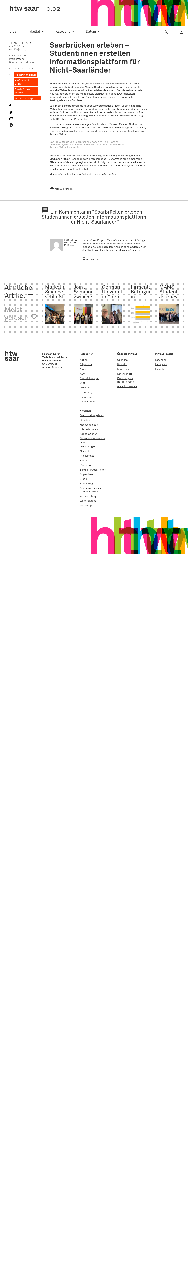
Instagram (161, 364)
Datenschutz (124, 374)
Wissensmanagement (27, 98)
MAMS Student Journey (168, 292)
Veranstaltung (88, 496)
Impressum (123, 369)
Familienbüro (87, 401)
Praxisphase (87, 456)
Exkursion (86, 397)
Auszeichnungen (89, 378)
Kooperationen (88, 434)
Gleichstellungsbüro (92, 415)
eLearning (86, 392)
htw (34, 8)
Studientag (86, 483)
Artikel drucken (61, 189)
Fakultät (33, 31)
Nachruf (84, 451)
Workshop (86, 505)
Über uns (122, 360)
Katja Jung (20, 49)
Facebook (161, 360)
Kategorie (63, 31)
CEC (82, 383)
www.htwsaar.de (127, 386)
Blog (12, 31)
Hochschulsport (89, 425)
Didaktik (85, 387)
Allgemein (86, 364)
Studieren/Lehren (22, 68)
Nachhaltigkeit (88, 446)
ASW (82, 374)
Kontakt (122, 364)
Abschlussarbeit (89, 491)
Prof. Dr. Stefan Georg (23, 82)
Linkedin (160, 369)
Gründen (85, 420)
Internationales (89, 429)
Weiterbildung (88, 501)
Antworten (92, 259)
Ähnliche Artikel (19, 292)
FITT (82, 406)
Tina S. (67, 240)
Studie (84, 479)
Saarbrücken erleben (22, 91)
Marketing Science (26, 75)
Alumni (84, 369)
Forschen (85, 411)
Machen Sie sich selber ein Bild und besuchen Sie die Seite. (84, 174)
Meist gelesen (21, 314)
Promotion (86, 465)
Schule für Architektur (93, 470)
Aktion (84, 360)
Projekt (84, 460)
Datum (91, 31)
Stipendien (86, 474)
